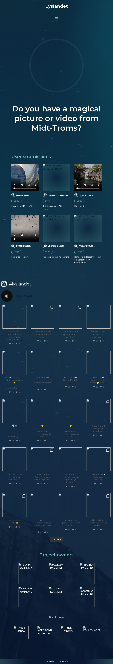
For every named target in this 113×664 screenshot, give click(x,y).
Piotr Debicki (23, 246)
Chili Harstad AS (61, 661)
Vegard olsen (56, 246)
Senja (16, 251)
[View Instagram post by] (24, 326)
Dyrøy (48, 201)
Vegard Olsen (87, 246)
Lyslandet (56, 6)
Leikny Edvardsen (58, 195)
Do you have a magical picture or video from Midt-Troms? (56, 118)
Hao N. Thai (22, 195)
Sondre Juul (86, 195)
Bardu (16, 201)
